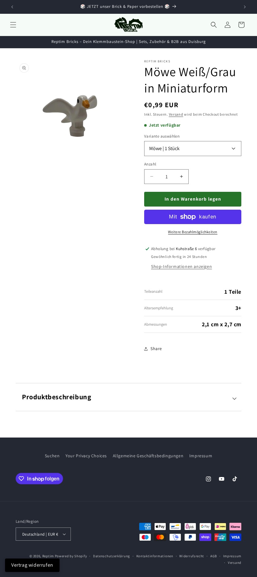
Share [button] (156, 348)
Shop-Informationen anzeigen (181, 266)
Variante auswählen (162, 136)
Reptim (48, 556)
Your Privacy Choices (86, 456)
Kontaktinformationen (154, 556)
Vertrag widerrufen (32, 565)
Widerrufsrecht (191, 556)
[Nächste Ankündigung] (245, 7)
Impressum (200, 456)
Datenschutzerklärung (111, 556)
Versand (176, 114)
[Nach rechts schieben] (117, 116)
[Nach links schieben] (27, 116)
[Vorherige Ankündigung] (12, 7)
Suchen (52, 456)
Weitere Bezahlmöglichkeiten (193, 231)
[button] (13, 25)
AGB (213, 556)
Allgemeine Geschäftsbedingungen (148, 456)
